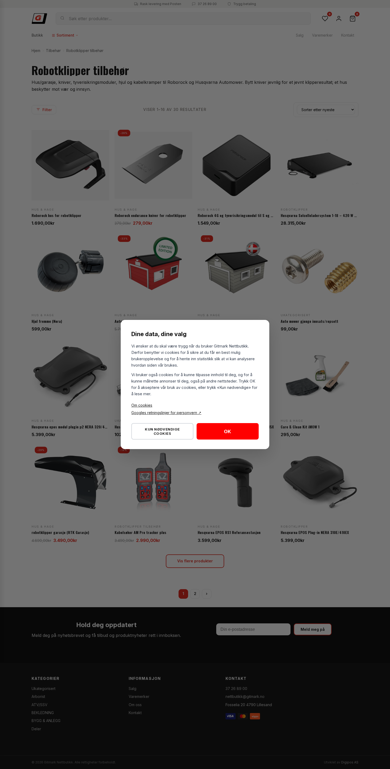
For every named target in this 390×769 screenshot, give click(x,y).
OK (227, 431)
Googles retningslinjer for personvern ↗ (166, 412)
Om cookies (141, 405)
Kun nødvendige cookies (162, 431)
